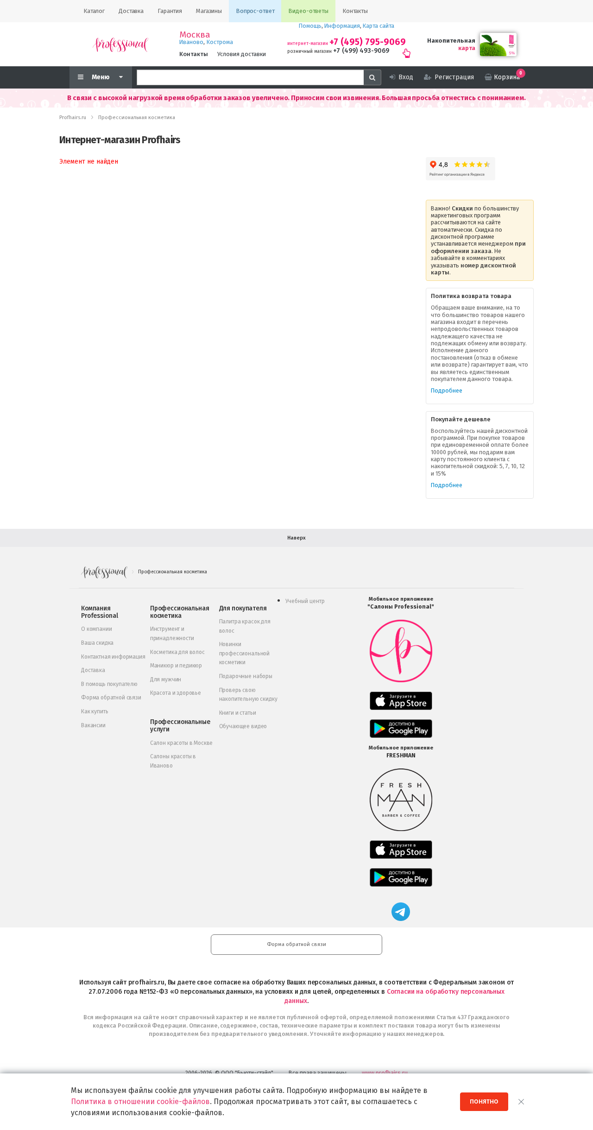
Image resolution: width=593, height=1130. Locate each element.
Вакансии (93, 725)
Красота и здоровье (175, 693)
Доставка (93, 670)
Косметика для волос (177, 652)
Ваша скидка (97, 643)
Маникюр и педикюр (176, 665)
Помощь (310, 25)
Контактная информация (113, 657)
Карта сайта (378, 25)
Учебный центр (305, 601)
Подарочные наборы (245, 676)
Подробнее (446, 390)
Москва (194, 34)
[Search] (372, 77)
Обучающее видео (243, 726)
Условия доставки (241, 54)
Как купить (94, 711)
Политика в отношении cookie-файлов (140, 1101)
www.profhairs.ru (385, 1072)
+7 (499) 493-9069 (361, 51)
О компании (96, 629)
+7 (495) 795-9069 (367, 42)
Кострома (220, 41)
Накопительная (451, 40)
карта (466, 47)
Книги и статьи (237, 713)
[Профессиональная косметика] (120, 44)
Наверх (296, 538)
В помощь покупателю (109, 684)
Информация (342, 25)
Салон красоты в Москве (181, 743)
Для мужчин (165, 679)
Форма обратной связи (111, 697)
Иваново (191, 41)
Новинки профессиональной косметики (244, 653)
